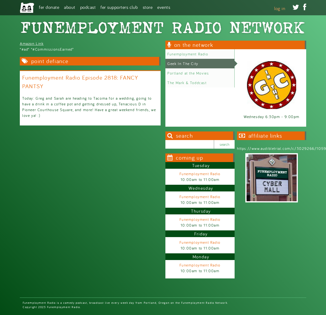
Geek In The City (182, 63)
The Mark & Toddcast (186, 82)
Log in (279, 8)
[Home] (27, 7)
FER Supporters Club (119, 7)
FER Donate (49, 7)
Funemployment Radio (187, 54)
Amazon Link (32, 43)
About (69, 7)
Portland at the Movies (188, 73)
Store (148, 7)
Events (163, 7)
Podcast (88, 7)
